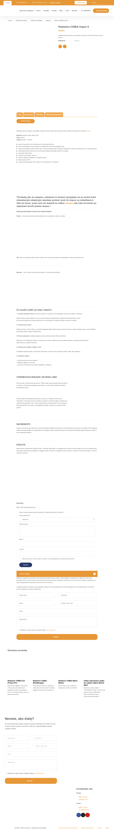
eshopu (69, 203)
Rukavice (48, 20)
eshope (89, 131)
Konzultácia (13, 813)
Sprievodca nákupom (27, 10)
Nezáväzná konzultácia (54, 114)
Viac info (19, 671)
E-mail (21, 549)
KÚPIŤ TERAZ (25, 121)
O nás (67, 10)
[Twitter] (64, 46)
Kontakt (74, 10)
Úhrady (54, 10)
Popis (20, 114)
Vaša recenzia (24, 524)
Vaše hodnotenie (24, 515)
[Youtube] (87, 815)
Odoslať (56, 637)
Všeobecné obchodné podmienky (68, 828)
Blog (60, 10)
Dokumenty (39, 114)
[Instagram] (83, 815)
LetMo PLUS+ (81, 2)
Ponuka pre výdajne (54, 2)
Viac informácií (50, 630)
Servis (38, 10)
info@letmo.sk (23, 2)
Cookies (99, 828)
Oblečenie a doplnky (36, 20)
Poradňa (46, 10)
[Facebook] (60, 46)
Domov (10, 20)
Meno (21, 539)
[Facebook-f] (78, 815)
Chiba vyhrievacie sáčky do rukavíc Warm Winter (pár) (94, 683)
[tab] (19, 114)
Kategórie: (61, 40)
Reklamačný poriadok (87, 828)
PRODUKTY (87, 10)
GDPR (107, 828)
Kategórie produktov (21, 20)
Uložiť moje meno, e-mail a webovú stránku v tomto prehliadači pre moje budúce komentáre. (48, 558)
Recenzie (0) (28, 114)
